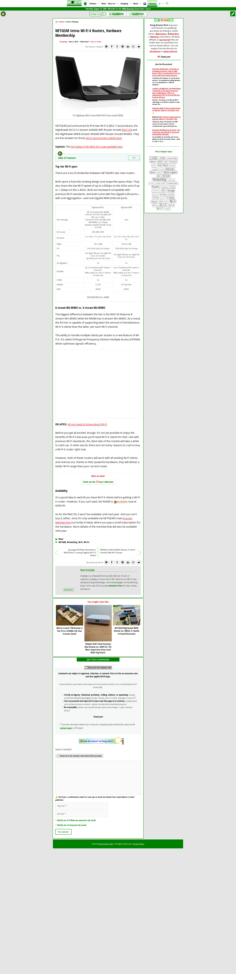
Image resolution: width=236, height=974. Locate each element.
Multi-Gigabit (170, 172)
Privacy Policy (138, 844)
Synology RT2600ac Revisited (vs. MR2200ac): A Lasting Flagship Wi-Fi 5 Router (80, 553)
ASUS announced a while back (104, 138)
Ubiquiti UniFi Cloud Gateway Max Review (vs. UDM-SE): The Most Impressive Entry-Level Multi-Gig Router (98, 648)
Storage (170, 190)
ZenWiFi (168, 209)
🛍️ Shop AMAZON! (116, 14)
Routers (156, 186)
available (122, 501)
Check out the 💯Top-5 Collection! (98, 481)
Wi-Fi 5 (155, 205)
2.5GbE (153, 158)
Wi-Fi (80, 542)
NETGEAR (62, 542)
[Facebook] (112, 47)
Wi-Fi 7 (160, 208)
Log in (148, 8)
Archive (70, 590)
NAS (158, 176)
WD (166, 202)
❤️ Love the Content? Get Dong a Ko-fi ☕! (98, 741)
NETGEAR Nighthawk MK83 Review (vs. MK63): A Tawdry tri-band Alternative (126, 630)
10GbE (162, 158)
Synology (163, 194)
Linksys (161, 169)
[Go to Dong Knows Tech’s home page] (85, 3)
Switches (155, 194)
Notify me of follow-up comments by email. (76, 820)
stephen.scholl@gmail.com (162, 88)
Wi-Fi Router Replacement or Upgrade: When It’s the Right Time (166, 109)
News (104, 3)
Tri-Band (170, 197)
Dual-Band (163, 165)
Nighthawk (171, 180)
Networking (72, 542)
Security (172, 187)
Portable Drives (172, 183)
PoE (163, 183)
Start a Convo (95, 41)
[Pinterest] (122, 47)
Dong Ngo (64, 41)
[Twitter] (117, 47)
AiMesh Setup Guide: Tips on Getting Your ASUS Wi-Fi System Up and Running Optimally (166, 132)
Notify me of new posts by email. (72, 825)
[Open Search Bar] (167, 3)
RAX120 (126, 129)
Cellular (153, 165)
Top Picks (171, 194)
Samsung (164, 187)
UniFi (161, 201)
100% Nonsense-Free (130, 8)
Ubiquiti (154, 201)
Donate (153, 3)
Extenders (172, 165)
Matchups (170, 168)
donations (155, 51)
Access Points (172, 158)
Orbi (158, 183)
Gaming (155, 169)
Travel (162, 198)
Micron (159, 173)
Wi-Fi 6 (86, 542)
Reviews (93, 3)
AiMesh (153, 161)
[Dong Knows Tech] (74, 3)
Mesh (152, 172)
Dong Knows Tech (105, 844)
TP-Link (155, 197)
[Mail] (106, 47)
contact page (66, 728)
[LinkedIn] (128, 47)
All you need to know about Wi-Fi (87, 424)
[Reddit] (139, 47)
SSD (163, 190)
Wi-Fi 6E (171, 205)
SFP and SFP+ (155, 191)
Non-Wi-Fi (151, 183)
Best (166, 162)
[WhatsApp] (133, 47)
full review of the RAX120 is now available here (96, 146)
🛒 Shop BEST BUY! (136, 14)
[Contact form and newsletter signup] (144, 3)
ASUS (160, 161)
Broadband (173, 161)
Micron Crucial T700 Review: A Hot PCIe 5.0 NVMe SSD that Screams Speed (70, 630)
